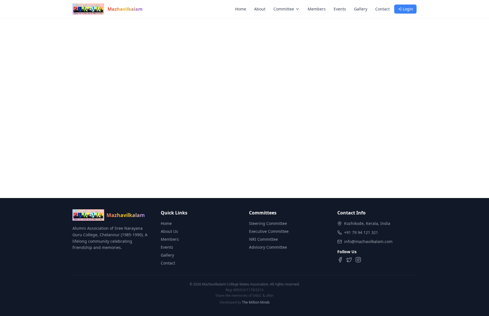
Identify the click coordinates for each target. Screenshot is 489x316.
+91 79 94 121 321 (361, 232)
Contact (382, 9)
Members (317, 9)
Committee (283, 9)
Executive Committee (269, 231)
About (259, 9)
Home (240, 9)
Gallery (360, 9)
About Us (169, 231)
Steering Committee (268, 223)
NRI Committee (263, 239)
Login (408, 9)
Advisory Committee (268, 247)
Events (340, 9)
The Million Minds (256, 302)
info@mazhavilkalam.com (368, 241)
